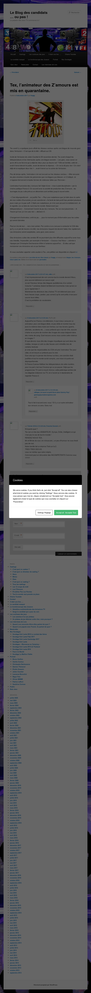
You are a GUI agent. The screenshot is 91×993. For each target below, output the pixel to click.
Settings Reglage (44, 512)
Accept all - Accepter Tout (66, 512)
